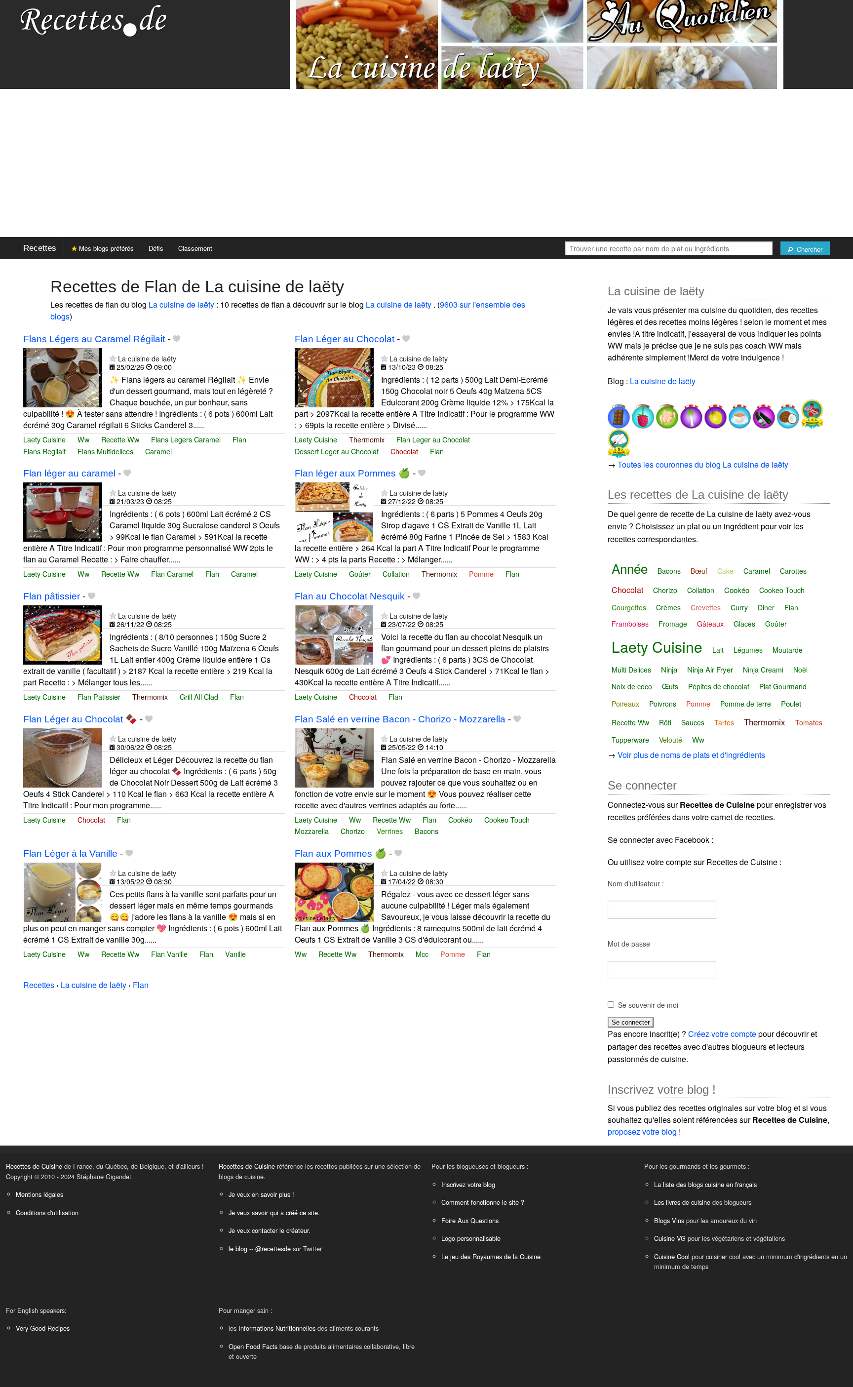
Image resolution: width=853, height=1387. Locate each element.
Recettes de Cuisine (34, 1166)
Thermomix (367, 439)
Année (630, 568)
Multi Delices (631, 669)
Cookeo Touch (507, 819)
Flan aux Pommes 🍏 (341, 853)
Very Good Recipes (43, 1328)
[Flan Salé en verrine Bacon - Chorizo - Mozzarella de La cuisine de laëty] (334, 756)
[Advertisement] (426, 163)
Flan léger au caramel (69, 473)
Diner (766, 607)
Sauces (692, 722)
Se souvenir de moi (648, 1005)
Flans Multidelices (105, 451)
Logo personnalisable (471, 1238)
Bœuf (699, 571)
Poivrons (662, 704)
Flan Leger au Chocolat (433, 439)
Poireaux (625, 704)
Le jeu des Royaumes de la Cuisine (491, 1256)
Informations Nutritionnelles (276, 1328)
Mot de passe (629, 944)
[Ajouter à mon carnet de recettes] (176, 339)
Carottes (793, 571)
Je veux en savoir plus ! (261, 1194)
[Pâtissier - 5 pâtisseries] (619, 442)
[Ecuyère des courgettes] (763, 412)
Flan (239, 439)
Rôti (665, 722)
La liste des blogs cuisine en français (705, 1184)
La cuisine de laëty (182, 304)
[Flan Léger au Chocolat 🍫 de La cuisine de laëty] (62, 756)
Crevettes (706, 607)
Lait (718, 650)
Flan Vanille (169, 954)
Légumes (748, 650)
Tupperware (630, 740)
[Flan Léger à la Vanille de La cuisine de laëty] (62, 891)
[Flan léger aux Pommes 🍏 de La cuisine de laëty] (334, 510)
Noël (800, 669)
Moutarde (788, 650)
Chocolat (404, 451)
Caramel (158, 451)
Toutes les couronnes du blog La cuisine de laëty (703, 464)
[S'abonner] (113, 358)
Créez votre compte (722, 1033)
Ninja (669, 669)
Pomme (481, 573)
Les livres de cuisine (682, 1202)
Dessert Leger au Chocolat (337, 451)
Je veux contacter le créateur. (269, 1230)
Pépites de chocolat (718, 686)
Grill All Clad (199, 696)
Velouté (670, 740)
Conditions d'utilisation (47, 1212)
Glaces (744, 624)
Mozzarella (312, 831)
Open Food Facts (253, 1346)
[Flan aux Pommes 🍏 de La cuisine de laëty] (334, 891)
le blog (238, 1248)
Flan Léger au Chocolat (344, 339)
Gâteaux (710, 624)
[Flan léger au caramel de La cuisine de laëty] (62, 510)
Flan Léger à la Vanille (70, 853)
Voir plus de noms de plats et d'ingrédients (691, 754)
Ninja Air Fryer (710, 669)
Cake (725, 571)
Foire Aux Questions (470, 1220)
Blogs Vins (669, 1220)
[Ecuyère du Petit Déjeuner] (739, 412)
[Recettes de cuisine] (94, 20)
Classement (195, 248)
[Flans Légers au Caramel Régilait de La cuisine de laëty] (62, 376)
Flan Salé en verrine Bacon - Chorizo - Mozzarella (400, 719)
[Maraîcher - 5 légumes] (811, 412)
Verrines (390, 831)
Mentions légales (39, 1194)
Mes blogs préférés (105, 248)
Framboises (630, 624)
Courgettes (629, 607)
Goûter (360, 573)
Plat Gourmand (783, 686)
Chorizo (353, 831)
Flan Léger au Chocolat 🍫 (80, 719)
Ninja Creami (763, 669)
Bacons (426, 831)
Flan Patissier (99, 696)
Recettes (39, 248)
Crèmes (668, 607)
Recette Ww (120, 439)
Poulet (791, 703)
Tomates (808, 722)
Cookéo (460, 819)
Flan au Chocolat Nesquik (350, 596)
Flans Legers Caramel (186, 439)
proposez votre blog (642, 1131)
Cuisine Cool (672, 1256)
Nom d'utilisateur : (636, 883)
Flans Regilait (44, 451)
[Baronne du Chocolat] (619, 412)
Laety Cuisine (44, 439)
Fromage (673, 624)
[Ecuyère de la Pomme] (714, 412)
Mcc (422, 954)
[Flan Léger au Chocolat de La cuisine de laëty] (334, 376)
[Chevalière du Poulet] (666, 412)
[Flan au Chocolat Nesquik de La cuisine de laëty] (334, 633)
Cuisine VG (670, 1238)
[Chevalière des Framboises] (642, 412)
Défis (156, 248)
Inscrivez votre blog (468, 1184)
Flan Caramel (172, 573)
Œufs (670, 686)
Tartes (724, 722)
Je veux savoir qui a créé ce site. (274, 1212)
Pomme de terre (745, 704)
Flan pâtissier (51, 596)
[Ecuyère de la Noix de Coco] (787, 412)
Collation (396, 573)
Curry (739, 607)
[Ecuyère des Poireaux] (690, 412)
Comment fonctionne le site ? (482, 1202)
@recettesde (273, 1248)
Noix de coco (632, 686)
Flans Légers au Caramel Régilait (94, 339)
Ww (83, 439)
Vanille (235, 954)
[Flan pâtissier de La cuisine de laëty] (62, 633)
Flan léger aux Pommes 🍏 (352, 473)
